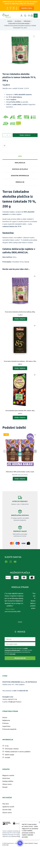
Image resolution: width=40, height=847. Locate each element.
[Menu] (36, 16)
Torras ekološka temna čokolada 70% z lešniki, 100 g (20, 410)
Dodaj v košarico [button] (20, 319)
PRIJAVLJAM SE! (20, 658)
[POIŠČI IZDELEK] (25, 16)
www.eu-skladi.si (16, 836)
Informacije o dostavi (12, 749)
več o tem (12, 654)
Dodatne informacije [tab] (20, 175)
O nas (7, 746)
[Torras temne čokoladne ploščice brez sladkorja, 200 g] (20, 291)
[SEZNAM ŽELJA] (29, 16)
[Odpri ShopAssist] (20, 843)
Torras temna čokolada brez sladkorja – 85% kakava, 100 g (20, 361)
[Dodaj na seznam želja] (4, 145)
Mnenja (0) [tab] (20, 182)
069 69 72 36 (12, 699)
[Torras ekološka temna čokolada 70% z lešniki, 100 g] (20, 389)
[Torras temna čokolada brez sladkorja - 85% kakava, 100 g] (20, 340)
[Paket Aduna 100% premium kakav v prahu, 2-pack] (20, 450)
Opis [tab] (20, 156)
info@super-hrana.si (14, 702)
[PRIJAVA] (21, 16)
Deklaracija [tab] (20, 162)
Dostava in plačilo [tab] (20, 169)
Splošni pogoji (9, 754)
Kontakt (7, 757)
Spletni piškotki (29, 843)
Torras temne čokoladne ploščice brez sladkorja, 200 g (20, 311)
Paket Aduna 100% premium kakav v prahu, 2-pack (20, 471)
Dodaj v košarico (25, 135)
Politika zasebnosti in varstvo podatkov (18, 751)
